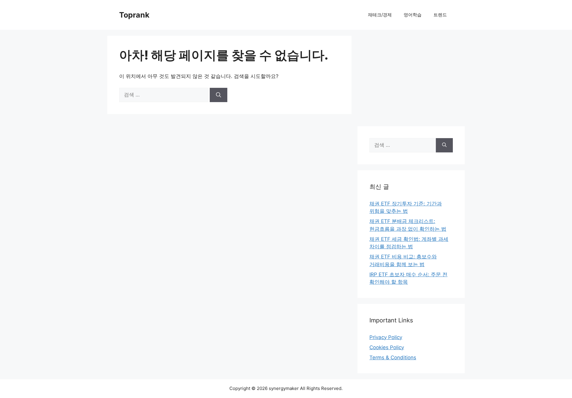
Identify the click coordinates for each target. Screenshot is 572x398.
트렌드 (440, 15)
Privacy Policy (385, 337)
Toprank (134, 14)
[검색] (218, 95)
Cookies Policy (386, 347)
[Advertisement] (411, 77)
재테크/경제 (380, 15)
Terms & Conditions (392, 357)
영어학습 (413, 15)
